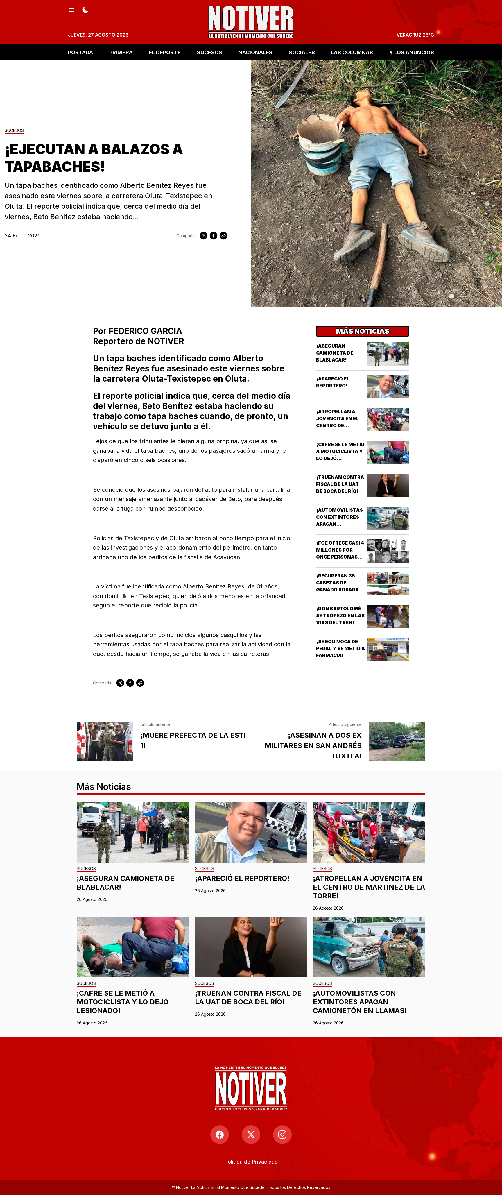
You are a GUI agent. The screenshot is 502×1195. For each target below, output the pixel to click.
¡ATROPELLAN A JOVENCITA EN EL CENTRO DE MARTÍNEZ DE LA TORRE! (337, 425)
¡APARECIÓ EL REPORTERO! (242, 878)
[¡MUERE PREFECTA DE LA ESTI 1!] (105, 741)
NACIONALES (255, 52)
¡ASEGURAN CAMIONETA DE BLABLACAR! (334, 353)
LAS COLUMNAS (352, 52)
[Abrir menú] (71, 9)
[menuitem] (251, 1162)
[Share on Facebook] (213, 235)
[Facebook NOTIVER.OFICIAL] (219, 1134)
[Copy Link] (223, 235)
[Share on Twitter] (203, 235)
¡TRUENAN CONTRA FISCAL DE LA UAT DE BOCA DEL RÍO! (340, 484)
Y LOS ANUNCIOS (411, 52)
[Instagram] (282, 1134)
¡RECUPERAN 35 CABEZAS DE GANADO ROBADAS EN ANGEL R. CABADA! (339, 590)
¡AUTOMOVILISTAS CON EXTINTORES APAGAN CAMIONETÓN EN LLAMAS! (339, 524)
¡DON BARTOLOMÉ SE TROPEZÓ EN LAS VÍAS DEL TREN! (340, 615)
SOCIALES (302, 52)
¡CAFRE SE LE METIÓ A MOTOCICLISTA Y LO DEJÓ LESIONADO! (122, 1002)
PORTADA (80, 52)
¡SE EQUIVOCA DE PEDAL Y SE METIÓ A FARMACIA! (340, 648)
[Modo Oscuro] (85, 9)
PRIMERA (121, 52)
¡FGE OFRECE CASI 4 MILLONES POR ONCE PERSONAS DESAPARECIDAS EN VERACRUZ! (340, 557)
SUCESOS (209, 52)
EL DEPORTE (165, 52)
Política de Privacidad (251, 1162)
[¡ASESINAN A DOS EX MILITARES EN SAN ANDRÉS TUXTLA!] (397, 741)
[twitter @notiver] (251, 1134)
